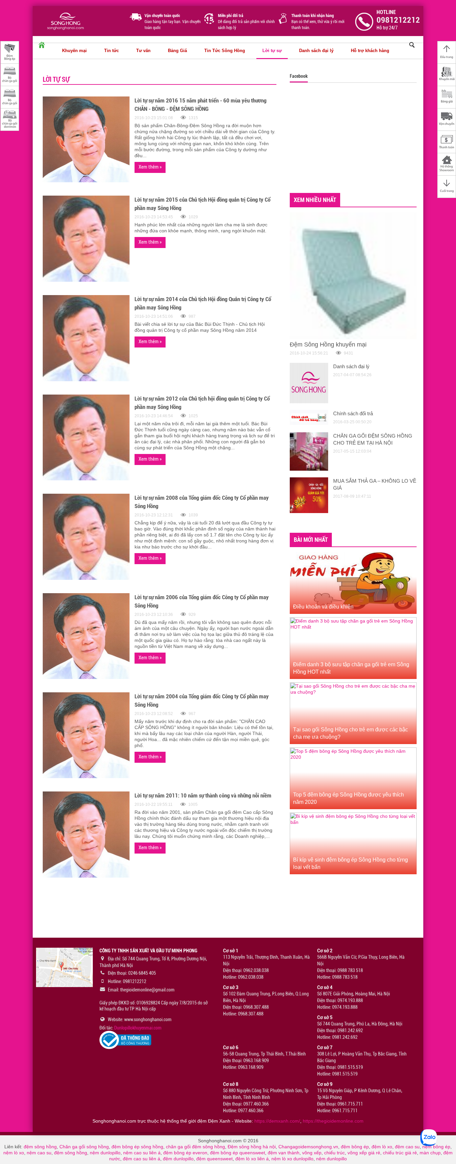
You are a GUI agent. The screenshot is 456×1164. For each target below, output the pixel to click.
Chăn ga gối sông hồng (84, 1146)
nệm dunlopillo (105, 1152)
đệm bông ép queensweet (237, 1152)
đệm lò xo (382, 1146)
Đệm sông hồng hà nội (252, 1146)
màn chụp (430, 1152)
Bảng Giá (177, 50)
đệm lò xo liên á (252, 1158)
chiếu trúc (334, 1152)
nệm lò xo (13, 1152)
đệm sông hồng (40, 1146)
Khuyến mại (74, 50)
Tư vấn (143, 50)
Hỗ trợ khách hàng (370, 50)
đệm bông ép (355, 1146)
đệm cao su (407, 1146)
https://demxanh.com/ (277, 1121)
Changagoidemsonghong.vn (308, 1146)
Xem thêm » (150, 167)
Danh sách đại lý (316, 50)
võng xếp (311, 1152)
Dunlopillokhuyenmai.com (138, 1027)
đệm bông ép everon (185, 1152)
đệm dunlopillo (178, 1158)
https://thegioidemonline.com (333, 1121)
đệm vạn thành (283, 1152)
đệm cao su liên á (141, 1158)
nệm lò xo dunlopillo (292, 1158)
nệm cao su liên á (142, 1152)
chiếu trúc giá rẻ (400, 1152)
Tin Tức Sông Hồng (224, 50)
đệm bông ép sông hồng (137, 1146)
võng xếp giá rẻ (364, 1152)
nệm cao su (39, 1152)
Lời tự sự (272, 50)
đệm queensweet (214, 1158)
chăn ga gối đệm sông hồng (195, 1146)
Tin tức (111, 50)
